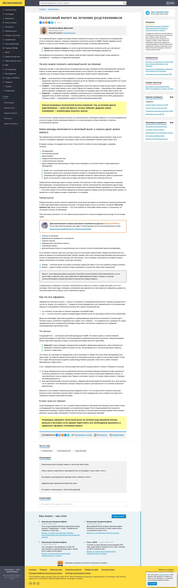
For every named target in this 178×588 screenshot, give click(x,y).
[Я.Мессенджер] (52, 22)
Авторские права (107, 569)
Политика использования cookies (78, 573)
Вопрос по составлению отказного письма (103, 533)
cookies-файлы (164, 574)
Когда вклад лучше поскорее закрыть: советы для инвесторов (65, 464)
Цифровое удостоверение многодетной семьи (59, 483)
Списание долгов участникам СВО (159, 74)
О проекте (33, 569)
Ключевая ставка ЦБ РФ (155, 114)
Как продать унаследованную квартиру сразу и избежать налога (66, 477)
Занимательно (69, 33)
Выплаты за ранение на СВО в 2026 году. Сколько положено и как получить (159, 64)
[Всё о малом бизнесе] (12, 3)
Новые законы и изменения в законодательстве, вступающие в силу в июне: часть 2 (74, 471)
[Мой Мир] (49, 22)
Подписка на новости (73, 569)
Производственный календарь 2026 (159, 111)
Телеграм (30, 583)
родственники (81, 451)
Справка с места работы (155, 130)
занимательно (47, 451)
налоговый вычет (64, 451)
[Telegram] (43, 22)
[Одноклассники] (46, 22)
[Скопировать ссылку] (55, 22)
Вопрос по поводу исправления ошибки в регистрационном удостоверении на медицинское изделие (61, 535)
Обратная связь (56, 569)
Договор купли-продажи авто (157, 139)
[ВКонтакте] (40, 22)
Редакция (43, 569)
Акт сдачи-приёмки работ (155, 136)
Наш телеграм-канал (160, 12)
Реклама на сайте (91, 569)
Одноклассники (38, 583)
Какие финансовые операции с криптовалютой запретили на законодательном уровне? (157, 28)
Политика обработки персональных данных (45, 573)
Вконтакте (34, 583)
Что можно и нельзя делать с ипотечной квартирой (61, 489)
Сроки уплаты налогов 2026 (156, 108)
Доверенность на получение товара (159, 133)
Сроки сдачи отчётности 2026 (157, 105)
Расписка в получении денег (156, 126)
